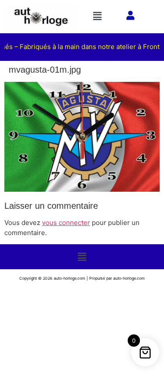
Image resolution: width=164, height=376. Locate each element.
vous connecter (66, 222)
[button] (98, 16)
